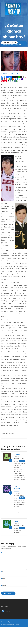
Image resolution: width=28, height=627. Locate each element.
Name (3, 572)
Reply (22, 461)
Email (3, 578)
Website (4, 585)
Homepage (6, 42)
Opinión (14, 42)
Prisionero (12, 73)
